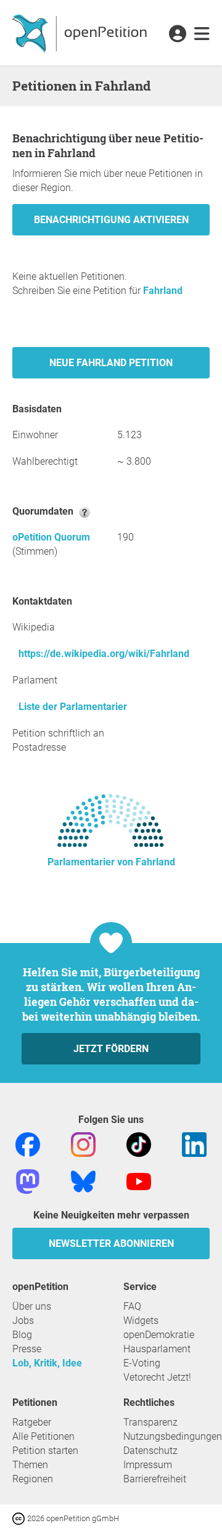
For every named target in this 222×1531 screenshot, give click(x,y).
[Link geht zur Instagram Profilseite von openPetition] (83, 1143)
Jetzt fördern (111, 1049)
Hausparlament (157, 1349)
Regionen (32, 1479)
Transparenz (150, 1422)
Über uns (31, 1306)
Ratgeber (31, 1422)
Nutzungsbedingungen (172, 1436)
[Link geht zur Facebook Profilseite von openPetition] (27, 1143)
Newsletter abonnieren (111, 1243)
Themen (30, 1465)
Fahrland (163, 290)
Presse (26, 1349)
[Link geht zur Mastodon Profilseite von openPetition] (27, 1180)
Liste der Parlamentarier (72, 706)
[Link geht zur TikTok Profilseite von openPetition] (138, 1143)
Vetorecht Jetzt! (157, 1377)
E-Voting (141, 1363)
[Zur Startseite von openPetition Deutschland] (81, 32)
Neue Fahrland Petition (111, 363)
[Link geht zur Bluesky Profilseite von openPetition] (83, 1180)
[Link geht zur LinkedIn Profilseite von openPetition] (194, 1143)
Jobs (23, 1320)
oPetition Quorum (51, 537)
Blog (22, 1335)
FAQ (132, 1306)
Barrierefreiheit (154, 1479)
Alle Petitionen (43, 1436)
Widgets (140, 1320)
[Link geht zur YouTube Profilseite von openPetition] (138, 1180)
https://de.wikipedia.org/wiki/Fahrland (103, 653)
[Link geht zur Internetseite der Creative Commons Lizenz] (19, 1518)
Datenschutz (150, 1450)
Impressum (147, 1465)
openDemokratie (158, 1335)
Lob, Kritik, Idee (47, 1363)
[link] (202, 34)
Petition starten (45, 1450)
